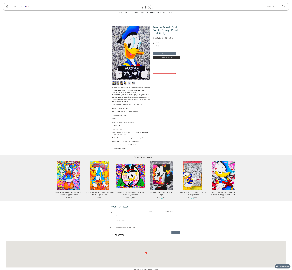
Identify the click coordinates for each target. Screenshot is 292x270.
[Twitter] (119, 235)
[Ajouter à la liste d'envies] (178, 54)
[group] (146, 180)
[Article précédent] (52, 176)
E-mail (150, 217)
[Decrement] (154, 46)
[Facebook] (116, 235)
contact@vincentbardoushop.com (125, 228)
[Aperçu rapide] (68, 176)
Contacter (151, 223)
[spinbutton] (156, 46)
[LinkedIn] (121, 235)
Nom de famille (169, 211)
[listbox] (18, 6)
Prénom (150, 211)
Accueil (114, 21)
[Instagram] (123, 235)
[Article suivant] (240, 176)
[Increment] (158, 46)
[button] (18, 6)
